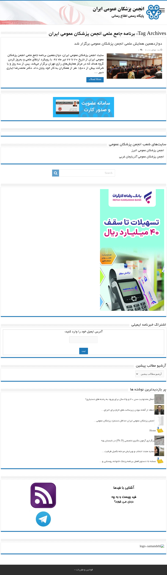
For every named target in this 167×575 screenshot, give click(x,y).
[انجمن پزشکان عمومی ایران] (83, 13)
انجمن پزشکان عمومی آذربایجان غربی (141, 156)
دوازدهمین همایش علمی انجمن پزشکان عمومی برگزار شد (118, 44)
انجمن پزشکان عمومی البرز (147, 150)
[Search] (55, 173)
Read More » (95, 80)
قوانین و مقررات (84, 570)
